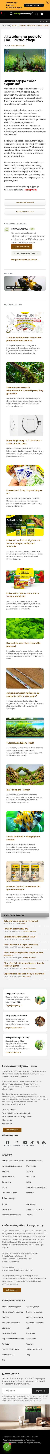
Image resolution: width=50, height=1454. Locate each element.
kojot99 (22, 923)
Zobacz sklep (12, 1290)
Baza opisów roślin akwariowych (16, 1113)
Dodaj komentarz (21, 246)
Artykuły (22, 25)
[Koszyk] (41, 14)
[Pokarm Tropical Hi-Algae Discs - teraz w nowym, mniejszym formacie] (25, 536)
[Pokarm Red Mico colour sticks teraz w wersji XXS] (25, 589)
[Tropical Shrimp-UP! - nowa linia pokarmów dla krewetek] (25, 334)
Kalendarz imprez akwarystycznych (21, 921)
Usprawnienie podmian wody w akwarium (24, 973)
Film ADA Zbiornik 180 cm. (16, 928)
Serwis (14, 25)
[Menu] (3, 14)
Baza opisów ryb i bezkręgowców (16, 1116)
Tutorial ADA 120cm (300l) (20, 743)
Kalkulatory (7, 1123)
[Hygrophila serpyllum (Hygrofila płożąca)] (25, 639)
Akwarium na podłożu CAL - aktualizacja (22, 38)
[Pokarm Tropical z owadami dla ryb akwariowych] (25, 883)
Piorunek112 (26, 976)
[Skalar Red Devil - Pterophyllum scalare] (25, 833)
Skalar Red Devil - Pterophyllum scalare (23, 838)
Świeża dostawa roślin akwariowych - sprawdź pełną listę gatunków (24, 390)
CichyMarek (27, 947)
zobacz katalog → (33, 5)
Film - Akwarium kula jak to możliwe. (21, 944)
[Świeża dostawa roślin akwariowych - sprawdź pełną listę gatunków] (25, 383)
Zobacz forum (12, 1130)
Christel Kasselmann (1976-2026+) (20, 936)
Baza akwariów (8, 1109)
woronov (26, 939)
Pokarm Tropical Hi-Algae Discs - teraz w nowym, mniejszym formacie (24, 543)
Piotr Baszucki (17, 45)
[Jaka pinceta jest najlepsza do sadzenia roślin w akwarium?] (25, 689)
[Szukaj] (11, 14)
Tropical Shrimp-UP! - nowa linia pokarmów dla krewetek (23, 339)
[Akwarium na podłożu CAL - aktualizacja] (25, 71)
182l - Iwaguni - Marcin (18, 789)
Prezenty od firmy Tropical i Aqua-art (24, 492)
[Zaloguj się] (36, 14)
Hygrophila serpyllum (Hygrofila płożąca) (23, 645)
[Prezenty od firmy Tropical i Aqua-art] (25, 486)
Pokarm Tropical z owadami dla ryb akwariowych (23, 888)
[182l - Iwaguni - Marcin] (25, 786)
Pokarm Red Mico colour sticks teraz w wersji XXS (22, 595)
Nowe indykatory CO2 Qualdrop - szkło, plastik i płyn (24, 442)
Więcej (38, 1400)
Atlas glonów (7, 1120)
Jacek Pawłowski (29, 931)
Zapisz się (40, 1391)
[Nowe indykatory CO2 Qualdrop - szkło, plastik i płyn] (25, 436)
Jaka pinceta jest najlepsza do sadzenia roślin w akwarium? (22, 694)
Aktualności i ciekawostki (38, 25)
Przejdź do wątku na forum (24, 259)
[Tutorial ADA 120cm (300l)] (25, 739)
